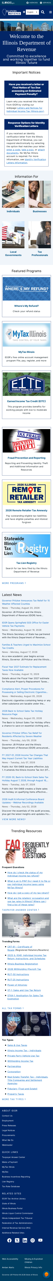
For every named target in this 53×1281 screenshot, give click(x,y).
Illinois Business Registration (22, 963)
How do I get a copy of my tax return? (28, 892)
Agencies (33, 3)
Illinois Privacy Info (33, 1267)
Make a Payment (10, 1162)
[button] (14, 583)
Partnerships (14, 1066)
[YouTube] (40, 1240)
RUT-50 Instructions (18, 974)
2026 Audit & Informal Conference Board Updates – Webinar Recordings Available (23, 801)
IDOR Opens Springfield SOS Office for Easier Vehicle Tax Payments (25, 624)
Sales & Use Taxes (17, 1045)
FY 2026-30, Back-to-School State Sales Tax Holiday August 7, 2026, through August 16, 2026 (25, 779)
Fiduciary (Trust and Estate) (22, 1088)
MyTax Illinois (8, 1167)
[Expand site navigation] (51, 12)
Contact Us (7, 1116)
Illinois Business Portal (12, 1208)
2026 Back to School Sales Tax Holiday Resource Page (22, 713)
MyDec (5, 1172)
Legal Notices (8, 1130)
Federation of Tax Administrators (17, 1223)
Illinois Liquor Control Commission (17, 1213)
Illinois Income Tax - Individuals (24, 1050)
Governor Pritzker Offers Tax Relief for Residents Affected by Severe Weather (22, 735)
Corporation (14, 1071)
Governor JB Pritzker (10, 1275)
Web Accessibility (10, 1259)
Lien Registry (8, 1181)
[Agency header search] (42, 12)
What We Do (7, 1140)
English (30, 12)
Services (47, 3)
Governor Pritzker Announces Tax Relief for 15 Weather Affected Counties (26, 602)
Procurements (8, 1135)
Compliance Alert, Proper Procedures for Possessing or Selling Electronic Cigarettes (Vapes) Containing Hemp (24, 690)
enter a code (13, 149)
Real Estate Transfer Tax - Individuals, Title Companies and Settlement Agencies (27, 1080)
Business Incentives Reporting (16, 1176)
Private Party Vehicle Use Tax (23, 1055)
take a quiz (28, 149)
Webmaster (7, 1145)
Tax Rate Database (11, 1186)
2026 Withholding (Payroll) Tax (24, 969)
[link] (9, 1240)
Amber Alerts (8, 1267)
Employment (7, 1120)
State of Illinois (9, 1203)
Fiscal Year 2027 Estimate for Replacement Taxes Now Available (24, 668)
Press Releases (9, 1125)
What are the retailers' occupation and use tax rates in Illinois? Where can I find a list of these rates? (28, 901)
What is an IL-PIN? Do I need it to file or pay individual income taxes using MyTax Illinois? (28, 884)
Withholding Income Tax (20, 1061)
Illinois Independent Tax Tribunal (17, 1218)
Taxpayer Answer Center (13, 1157)
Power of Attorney (17, 985)
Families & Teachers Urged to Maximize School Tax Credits (26, 646)
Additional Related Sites (13, 1233)
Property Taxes (15, 1094)
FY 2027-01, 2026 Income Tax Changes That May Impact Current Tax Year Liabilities (25, 757)
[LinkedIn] (25, 1240)
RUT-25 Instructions (18, 979)
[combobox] (32, 12)
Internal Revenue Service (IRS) (16, 1228)
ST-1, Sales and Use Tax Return (24, 990)
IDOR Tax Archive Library (14, 1198)
